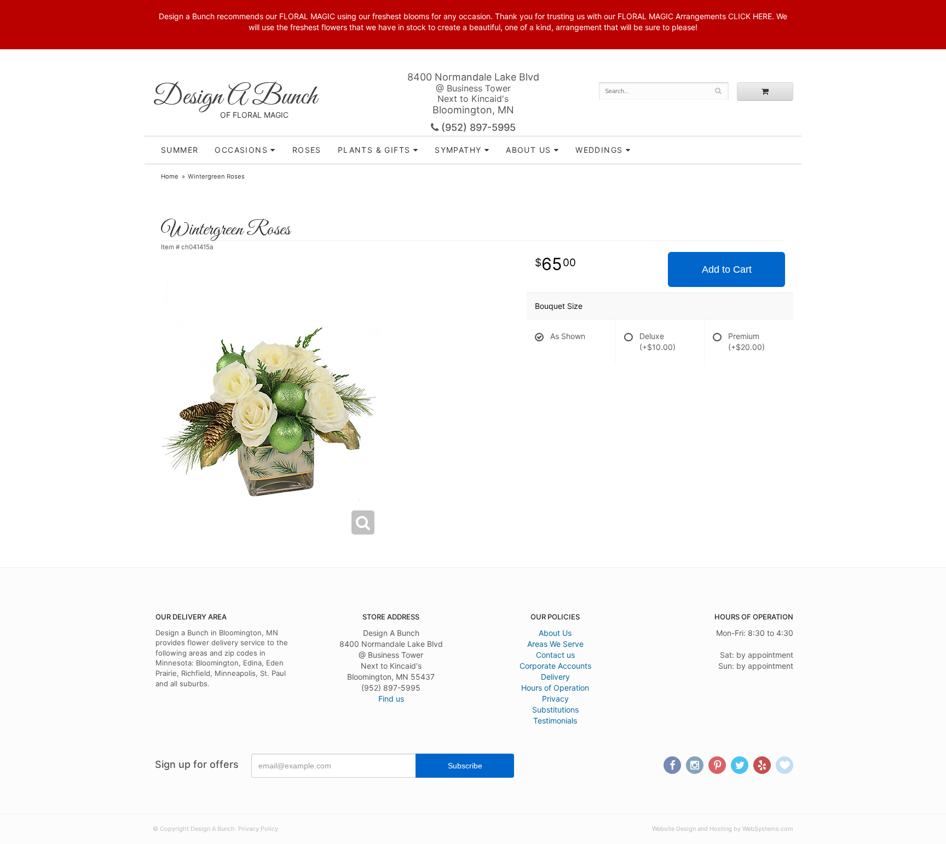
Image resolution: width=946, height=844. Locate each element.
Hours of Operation (555, 687)
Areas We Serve (555, 643)
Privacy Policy (258, 828)
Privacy (555, 698)
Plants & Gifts (374, 149)
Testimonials (555, 720)
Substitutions (555, 709)
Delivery (555, 676)
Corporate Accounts (555, 665)
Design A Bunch (235, 97)
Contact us (555, 654)
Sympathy (458, 149)
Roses (306, 149)
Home (169, 176)
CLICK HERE (750, 16)
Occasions (241, 149)
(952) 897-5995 (477, 127)
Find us (391, 698)
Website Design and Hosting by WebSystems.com (722, 828)
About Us (555, 633)
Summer (179, 149)
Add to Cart (727, 269)
